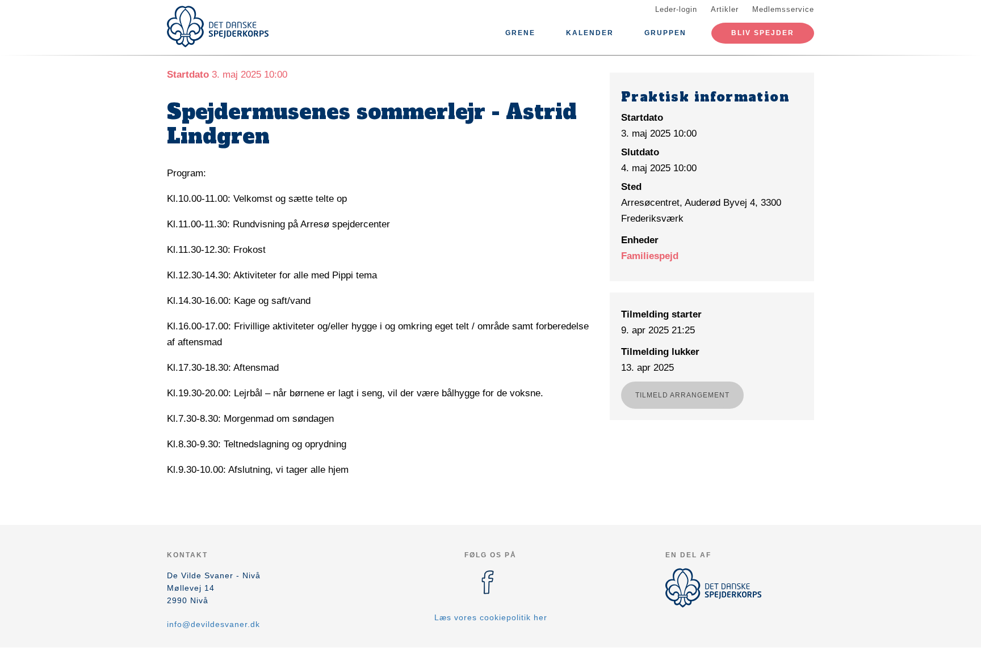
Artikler (725, 9)
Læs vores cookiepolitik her (490, 617)
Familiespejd (649, 256)
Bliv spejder (762, 33)
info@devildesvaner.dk (213, 624)
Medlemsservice (783, 9)
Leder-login (676, 9)
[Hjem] (218, 27)
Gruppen (665, 33)
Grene (520, 33)
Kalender (590, 33)
